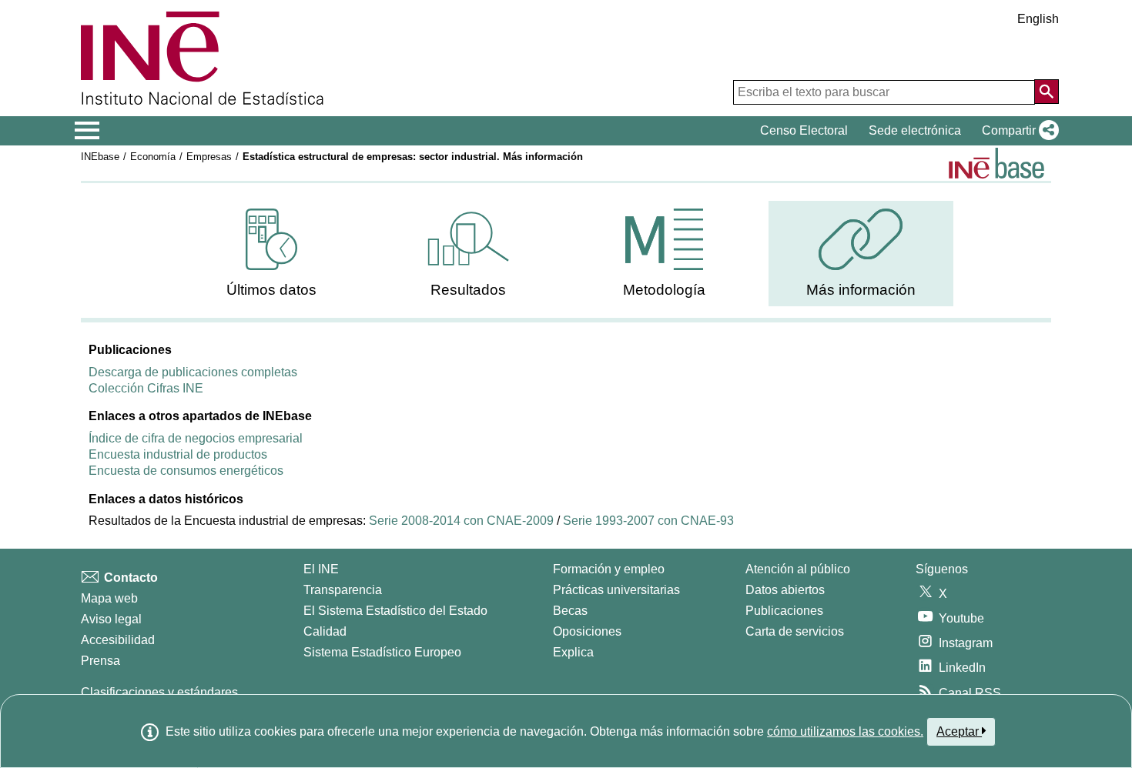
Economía (153, 156)
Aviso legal (111, 619)
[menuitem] (271, 253)
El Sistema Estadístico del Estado (395, 610)
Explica (573, 652)
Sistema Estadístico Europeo (382, 652)
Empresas (209, 156)
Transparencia (342, 589)
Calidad (325, 631)
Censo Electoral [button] (804, 130)
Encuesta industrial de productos (178, 454)
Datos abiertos (785, 589)
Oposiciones (587, 631)
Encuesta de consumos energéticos (186, 470)
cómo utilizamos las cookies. (845, 731)
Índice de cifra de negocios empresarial (196, 438)
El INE (321, 569)
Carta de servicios (794, 631)
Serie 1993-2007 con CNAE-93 (648, 520)
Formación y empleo (609, 569)
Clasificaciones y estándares (159, 692)
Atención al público (797, 569)
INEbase (100, 156)
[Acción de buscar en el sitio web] (1046, 91)
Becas (570, 610)
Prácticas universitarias (616, 589)
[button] (1017, 131)
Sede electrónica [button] (915, 130)
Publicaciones (784, 610)
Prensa (100, 660)
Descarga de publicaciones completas (193, 372)
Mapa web (109, 598)
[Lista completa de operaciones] (996, 163)
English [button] (1038, 18)
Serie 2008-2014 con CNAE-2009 (461, 520)
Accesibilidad (118, 639)
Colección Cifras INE (146, 388)
